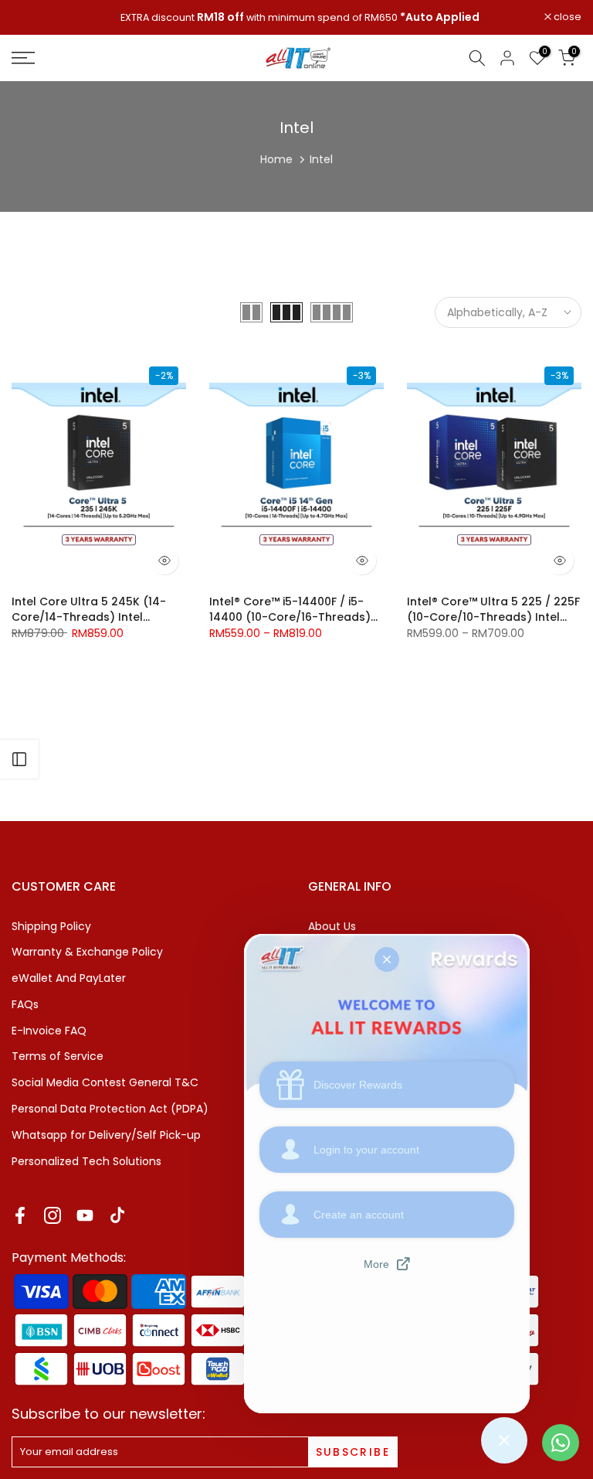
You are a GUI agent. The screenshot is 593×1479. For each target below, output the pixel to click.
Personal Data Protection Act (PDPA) (110, 1108)
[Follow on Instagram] (52, 1215)
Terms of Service (57, 1056)
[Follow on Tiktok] (117, 1215)
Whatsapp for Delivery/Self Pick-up (106, 1135)
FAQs (25, 1004)
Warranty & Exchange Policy (87, 951)
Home (276, 159)
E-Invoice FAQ (49, 1030)
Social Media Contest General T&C (105, 1082)
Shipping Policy (51, 926)
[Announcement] (296, 18)
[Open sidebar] (19, 759)
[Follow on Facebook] (20, 1215)
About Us (332, 926)
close (34, 17)
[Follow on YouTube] (84, 1215)
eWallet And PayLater (69, 978)
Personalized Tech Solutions (86, 1161)
